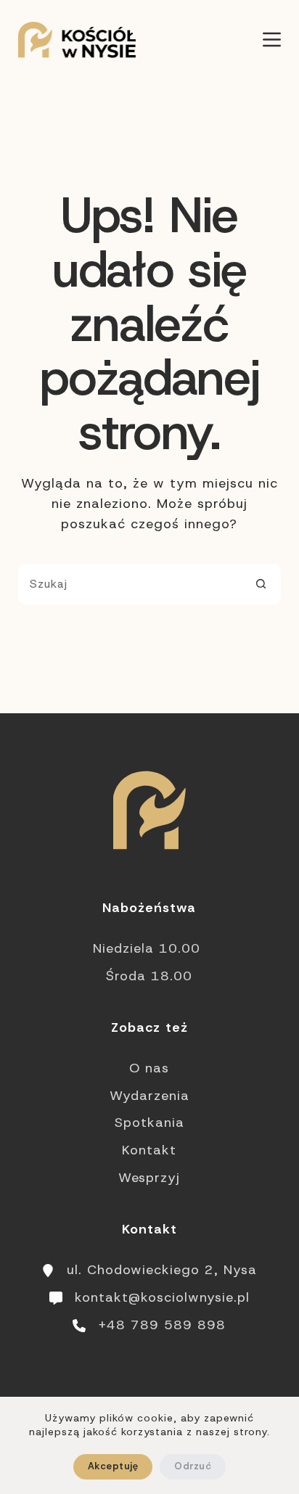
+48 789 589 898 (162, 1325)
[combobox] (130, 584)
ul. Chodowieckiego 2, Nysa (162, 1269)
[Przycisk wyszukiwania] (260, 584)
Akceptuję (113, 1466)
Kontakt (149, 1150)
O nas (149, 1068)
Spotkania (149, 1122)
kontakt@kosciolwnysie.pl (162, 1297)
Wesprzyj (149, 1177)
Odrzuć (192, 1466)
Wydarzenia (149, 1095)
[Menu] (272, 39)
